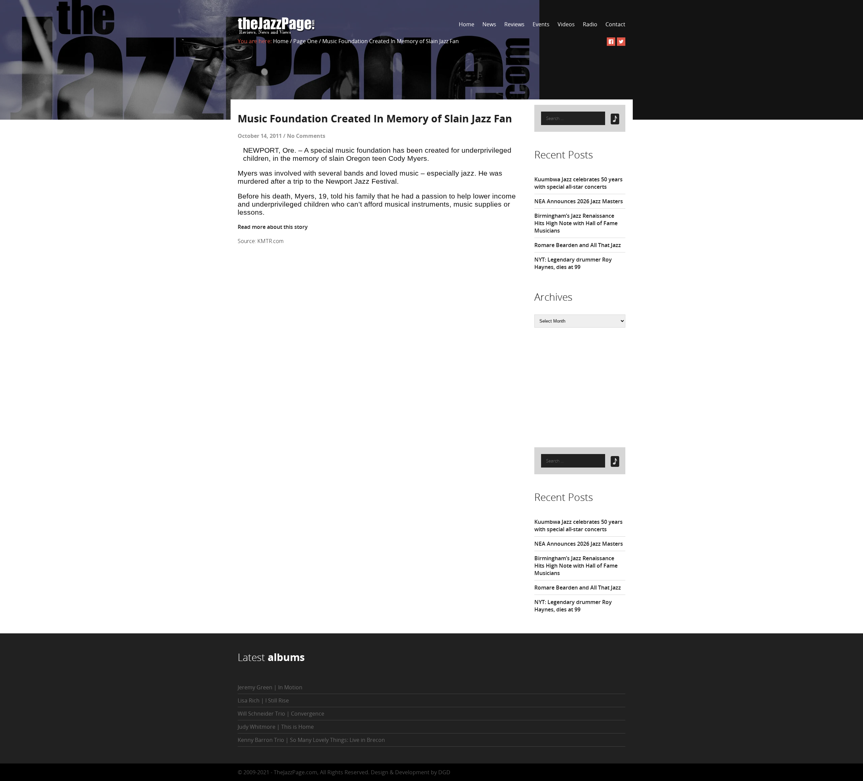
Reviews (514, 24)
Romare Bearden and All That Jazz (577, 245)
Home (466, 24)
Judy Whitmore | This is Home (276, 726)
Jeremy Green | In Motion (270, 687)
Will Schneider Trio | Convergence (281, 713)
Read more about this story (273, 227)
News (489, 24)
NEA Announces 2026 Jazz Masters (578, 201)
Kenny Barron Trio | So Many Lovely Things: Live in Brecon (311, 740)
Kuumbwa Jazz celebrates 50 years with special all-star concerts (578, 183)
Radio (590, 24)
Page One (305, 41)
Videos (566, 24)
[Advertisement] (584, 386)
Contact (615, 24)
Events (541, 24)
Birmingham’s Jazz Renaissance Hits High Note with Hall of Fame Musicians (576, 223)
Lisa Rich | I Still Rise (263, 700)
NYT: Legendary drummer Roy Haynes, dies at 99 (573, 263)
